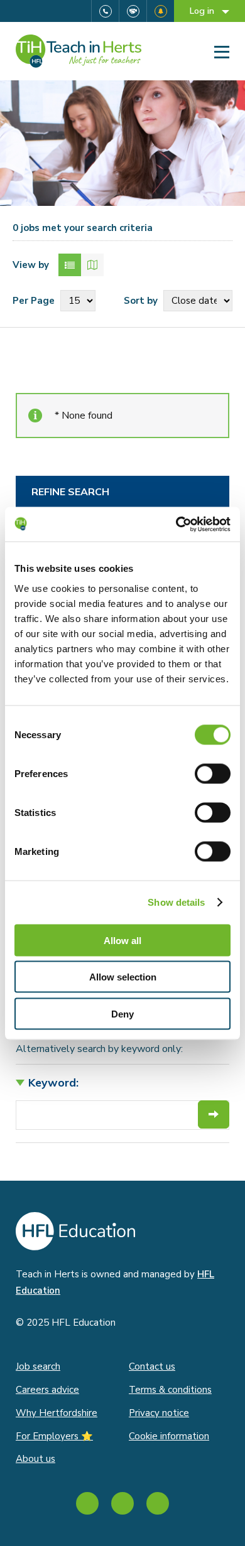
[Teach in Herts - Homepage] (78, 51)
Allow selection (122, 977)
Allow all (122, 940)
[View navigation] (221, 51)
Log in (203, 10)
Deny (122, 1013)
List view (69, 265)
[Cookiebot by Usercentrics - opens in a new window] (176, 524)
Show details (176, 902)
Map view (92, 265)
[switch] (213, 773)
